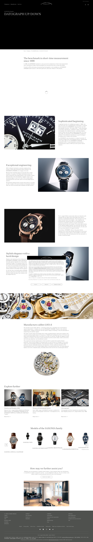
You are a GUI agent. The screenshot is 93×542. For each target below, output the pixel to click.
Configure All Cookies (57, 284)
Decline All (46, 284)
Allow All (35, 284)
